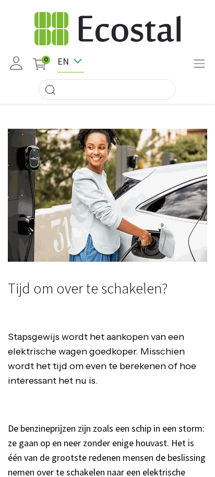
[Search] (50, 89)
